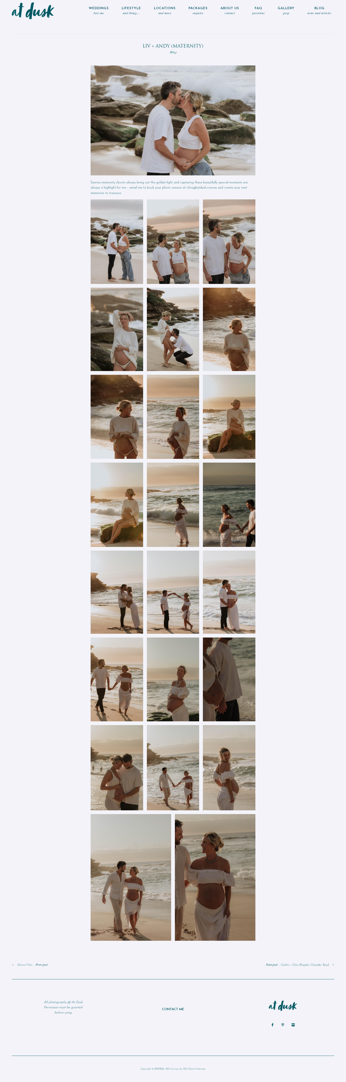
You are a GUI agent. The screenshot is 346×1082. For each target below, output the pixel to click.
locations (165, 11)
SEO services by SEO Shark (180, 1069)
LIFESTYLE (131, 11)
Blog (319, 11)
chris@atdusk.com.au (202, 188)
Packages (198, 11)
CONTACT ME (173, 1009)
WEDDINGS (99, 11)
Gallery (286, 11)
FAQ (258, 11)
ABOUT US (230, 11)
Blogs (173, 52)
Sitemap (200, 1069)
